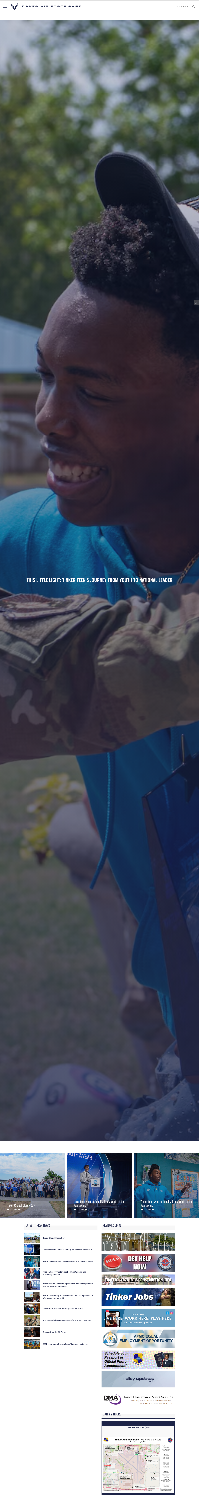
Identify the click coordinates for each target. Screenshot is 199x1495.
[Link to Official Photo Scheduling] (138, 1359)
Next (179, 580)
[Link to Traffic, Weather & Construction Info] (138, 1279)
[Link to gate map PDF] (138, 1465)
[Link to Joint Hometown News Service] (138, 1399)
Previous (20, 580)
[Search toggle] (194, 6)
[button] (4, 6)
